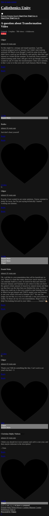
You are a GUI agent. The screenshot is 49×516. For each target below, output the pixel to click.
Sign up (4, 505)
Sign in (34, 16)
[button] (2, 13)
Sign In (17, 18)
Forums (10, 16)
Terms (13, 508)
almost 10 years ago (8, 44)
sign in (11, 505)
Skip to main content (8, 2)
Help (9, 508)
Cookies (26, 508)
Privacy (19, 508)
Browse (4, 16)
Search (16, 16)
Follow (3, 34)
